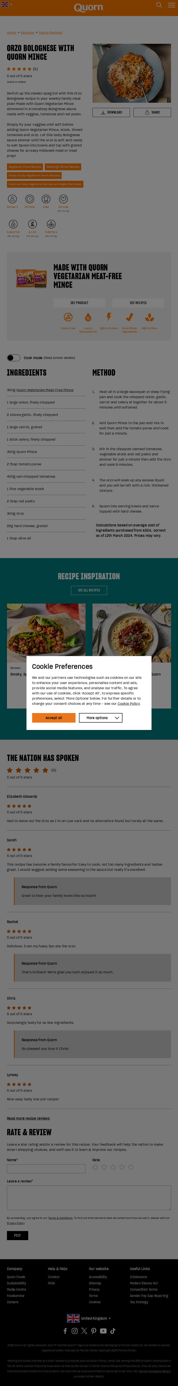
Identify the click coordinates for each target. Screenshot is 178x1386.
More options (97, 718)
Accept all (54, 718)
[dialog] (89, 693)
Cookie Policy (129, 703)
